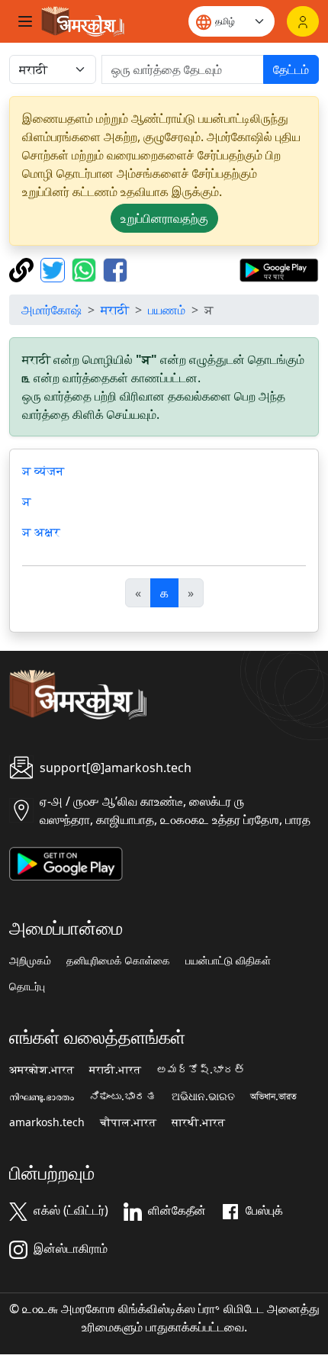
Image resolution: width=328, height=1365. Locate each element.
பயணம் (166, 309)
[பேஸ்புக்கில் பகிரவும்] (115, 268)
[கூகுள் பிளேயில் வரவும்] (279, 268)
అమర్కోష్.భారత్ (200, 1070)
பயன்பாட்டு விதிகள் (228, 961)
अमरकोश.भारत (41, 1070)
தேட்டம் (291, 69)
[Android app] (66, 862)
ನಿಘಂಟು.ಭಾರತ (122, 1096)
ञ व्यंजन (43, 470)
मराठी (115, 309)
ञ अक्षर (41, 531)
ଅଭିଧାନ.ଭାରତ (203, 1096)
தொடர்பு (27, 987)
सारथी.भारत (198, 1122)
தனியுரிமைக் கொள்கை (118, 961)
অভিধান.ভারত (273, 1096)
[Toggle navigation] (25, 21)
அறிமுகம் (30, 961)
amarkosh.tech (47, 1122)
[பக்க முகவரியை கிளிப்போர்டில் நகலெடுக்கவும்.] (23, 268)
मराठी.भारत (115, 1070)
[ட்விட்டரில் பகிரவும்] (54, 268)
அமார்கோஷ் (51, 309)
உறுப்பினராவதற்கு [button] (164, 218)
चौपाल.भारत (128, 1122)
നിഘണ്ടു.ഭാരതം (41, 1096)
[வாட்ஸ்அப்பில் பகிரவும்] (86, 268)
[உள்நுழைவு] (303, 21)
